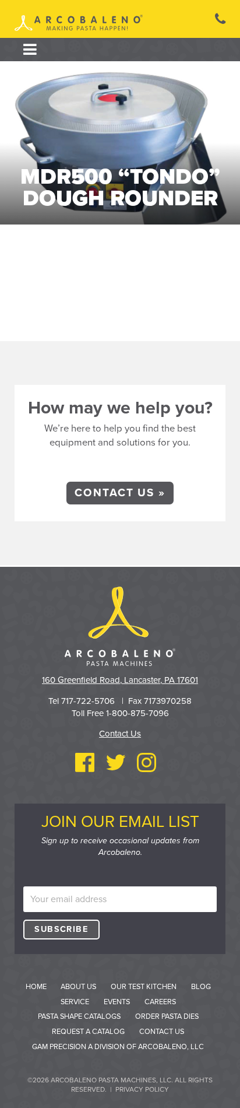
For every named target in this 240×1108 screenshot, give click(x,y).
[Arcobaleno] (79, 24)
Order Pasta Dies (167, 1016)
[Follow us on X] (115, 763)
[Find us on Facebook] (84, 763)
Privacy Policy (142, 1089)
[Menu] (30, 49)
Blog (201, 986)
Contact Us (120, 733)
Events (117, 1002)
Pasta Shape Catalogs (79, 1016)
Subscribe (61, 929)
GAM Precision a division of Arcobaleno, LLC (118, 1046)
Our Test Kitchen (144, 986)
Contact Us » (120, 492)
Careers (160, 1002)
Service (75, 1002)
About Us (78, 986)
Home (36, 986)
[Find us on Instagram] (146, 763)
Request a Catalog (88, 1031)
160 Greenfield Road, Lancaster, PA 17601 (120, 680)
